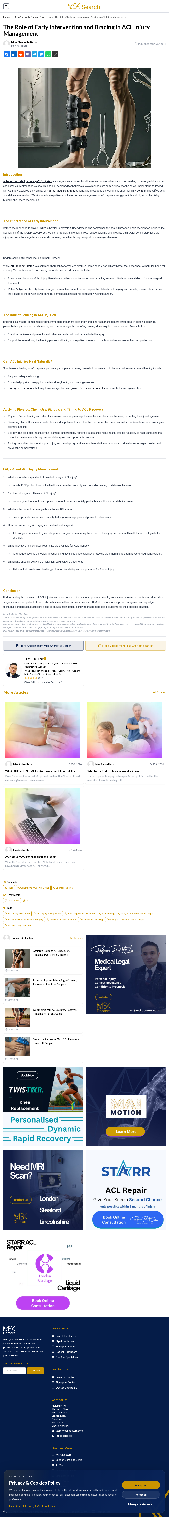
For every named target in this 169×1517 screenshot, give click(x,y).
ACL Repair (13, 900)
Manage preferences (141, 1504)
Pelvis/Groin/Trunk (61, 670)
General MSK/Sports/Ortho (34, 887)
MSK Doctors (63, 1454)
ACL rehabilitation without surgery (25, 919)
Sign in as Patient (65, 1341)
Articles (46, 17)
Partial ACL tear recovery (63, 919)
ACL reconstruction (22, 266)
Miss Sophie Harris (22, 764)
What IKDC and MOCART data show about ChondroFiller (40, 770)
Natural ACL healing (92, 919)
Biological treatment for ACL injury (127, 919)
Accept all (141, 1485)
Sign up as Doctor (66, 1382)
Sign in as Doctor (65, 1376)
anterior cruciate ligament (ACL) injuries (27, 181)
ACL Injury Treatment (18, 913)
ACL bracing (108, 913)
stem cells (98, 388)
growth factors (79, 388)
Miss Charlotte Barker (26, 17)
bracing (139, 190)
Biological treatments (21, 388)
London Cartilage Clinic (69, 1459)
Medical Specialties (67, 1357)
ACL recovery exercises (19, 925)
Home (6, 17)
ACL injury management (49, 913)
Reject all (141, 1494)
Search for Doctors (66, 1335)
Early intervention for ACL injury (137, 913)
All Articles (159, 692)
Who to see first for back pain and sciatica (113, 770)
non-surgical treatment (61, 190)
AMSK (59, 1465)
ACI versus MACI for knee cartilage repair (30, 856)
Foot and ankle (43, 670)
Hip (32, 670)
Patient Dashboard (66, 1351)
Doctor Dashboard (66, 1387)
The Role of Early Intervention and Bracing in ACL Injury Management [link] (90, 17)
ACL (28, 900)
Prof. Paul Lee (33, 659)
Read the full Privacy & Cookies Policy (32, 1506)
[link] (6, 17)
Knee (27, 670)
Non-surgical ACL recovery (81, 913)
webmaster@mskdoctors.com (96, 630)
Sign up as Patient (66, 1346)
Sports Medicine (53, 674)
